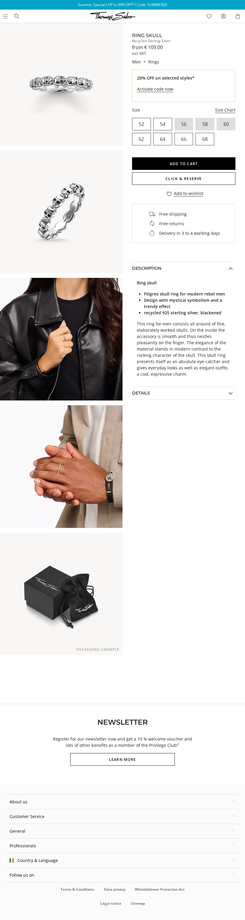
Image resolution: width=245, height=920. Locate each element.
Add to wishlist (188, 193)
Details (141, 393)
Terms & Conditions (77, 889)
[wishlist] (209, 16)
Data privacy (114, 889)
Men (136, 62)
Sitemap (138, 903)
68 (205, 139)
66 (183, 139)
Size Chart (225, 110)
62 (141, 139)
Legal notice (110, 903)
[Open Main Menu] (5, 16)
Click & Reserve (184, 178)
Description (146, 268)
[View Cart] (238, 16)
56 (183, 124)
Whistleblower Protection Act (160, 889)
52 (141, 124)
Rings (153, 62)
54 (162, 124)
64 (162, 139)
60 (226, 124)
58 (205, 124)
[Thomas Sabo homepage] (17, 16)
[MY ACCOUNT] (223, 16)
